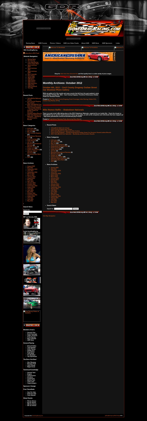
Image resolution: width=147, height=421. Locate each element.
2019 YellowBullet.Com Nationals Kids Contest (34, 105)
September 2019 (32, 169)
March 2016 (30, 173)
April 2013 (30, 181)
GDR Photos (31, 80)
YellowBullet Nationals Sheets (60, 128)
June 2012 (30, 190)
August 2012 (31, 187)
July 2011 (30, 198)
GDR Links (30, 85)
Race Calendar (32, 74)
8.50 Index (30, 128)
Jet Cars (29, 142)
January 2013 (31, 183)
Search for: (26, 210)
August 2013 (31, 178)
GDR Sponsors (107, 43)
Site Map (30, 88)
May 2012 (30, 192)
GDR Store (95, 43)
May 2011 (30, 201)
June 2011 (30, 199)
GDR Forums (42, 43)
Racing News (30, 43)
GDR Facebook (32, 86)
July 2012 (30, 189)
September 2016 (32, 172)
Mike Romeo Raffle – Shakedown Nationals (63, 110)
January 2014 (31, 176)
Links (118, 43)
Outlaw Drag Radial (33, 149)
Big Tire (29, 131)
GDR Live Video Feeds (71, 43)
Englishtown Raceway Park (57, 119)
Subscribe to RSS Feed (32, 53)
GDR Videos (31, 82)
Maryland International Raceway (61, 152)
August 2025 (31, 166)
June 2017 (30, 170)
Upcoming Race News (34, 154)
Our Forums (31, 61)
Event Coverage (32, 139)
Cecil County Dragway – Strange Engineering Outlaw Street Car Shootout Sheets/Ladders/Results (34, 110)
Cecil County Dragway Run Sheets (34, 102)
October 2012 (31, 184)
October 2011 (31, 193)
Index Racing (31, 140)
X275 (28, 157)
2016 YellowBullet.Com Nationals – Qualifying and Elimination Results (34, 117)
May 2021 (30, 167)
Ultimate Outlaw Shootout (32, 151)
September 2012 (32, 186)
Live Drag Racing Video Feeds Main (33, 63)
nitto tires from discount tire (69, 73)
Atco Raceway (31, 130)
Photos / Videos (55, 43)
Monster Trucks (32, 146)
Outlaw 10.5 (30, 148)
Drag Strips (31, 76)
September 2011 (32, 195)
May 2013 (30, 180)
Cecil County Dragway (34, 133)
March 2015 (30, 175)
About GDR (85, 43)
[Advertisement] (78, 67)
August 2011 (31, 196)
